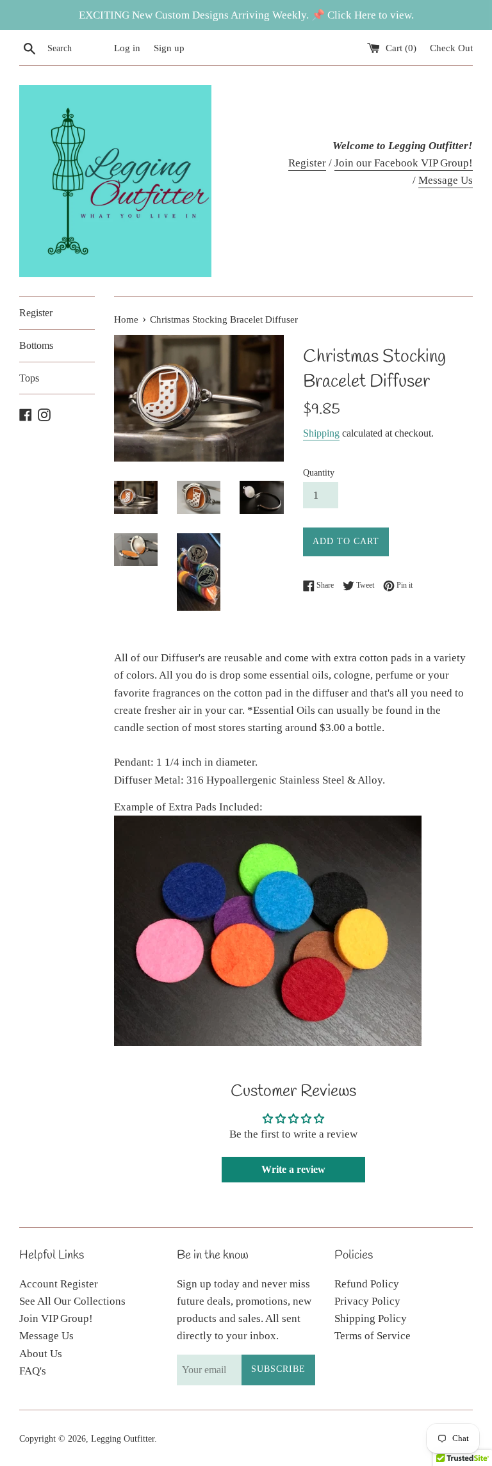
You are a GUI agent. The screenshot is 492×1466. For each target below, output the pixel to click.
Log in (127, 47)
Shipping (321, 433)
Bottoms (36, 345)
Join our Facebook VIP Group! (403, 163)
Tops (29, 378)
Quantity (318, 473)
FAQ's (32, 1371)
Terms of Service (372, 1336)
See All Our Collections (72, 1301)
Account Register (58, 1284)
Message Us (445, 180)
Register (307, 163)
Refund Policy (366, 1284)
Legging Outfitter (122, 1439)
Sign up (169, 47)
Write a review (293, 1169)
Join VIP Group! (56, 1318)
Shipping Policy (370, 1318)
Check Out (451, 47)
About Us (40, 1354)
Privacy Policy (367, 1301)
